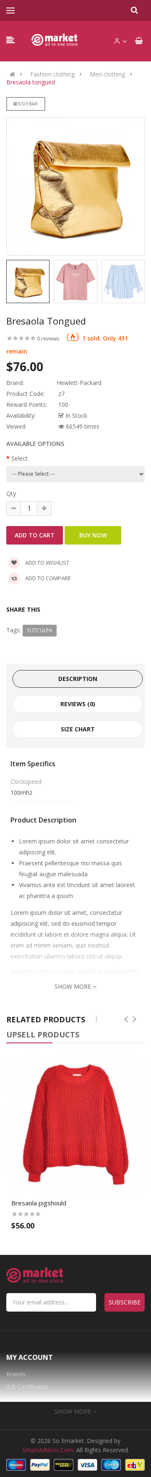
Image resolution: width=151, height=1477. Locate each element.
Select (19, 458)
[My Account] (120, 41)
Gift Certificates (27, 1387)
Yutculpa (39, 630)
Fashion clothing (52, 74)
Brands (16, 1374)
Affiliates (18, 1399)
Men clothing (107, 74)
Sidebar (28, 104)
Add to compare (47, 578)
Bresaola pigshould (38, 1203)
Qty (11, 494)
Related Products (45, 1019)
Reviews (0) (77, 704)
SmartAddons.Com (47, 1450)
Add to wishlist (46, 562)
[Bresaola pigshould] (75, 1124)
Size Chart (78, 729)
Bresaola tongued (30, 82)
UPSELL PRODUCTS (42, 1034)
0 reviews (48, 338)
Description (77, 679)
